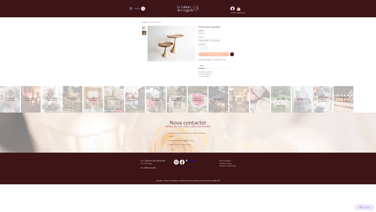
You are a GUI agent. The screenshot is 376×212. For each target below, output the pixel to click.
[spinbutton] (203, 48)
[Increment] (205, 48)
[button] (238, 8)
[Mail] (166, 140)
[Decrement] (200, 48)
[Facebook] (182, 162)
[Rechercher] (143, 9)
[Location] (166, 133)
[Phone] (166, 144)
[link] (202, 66)
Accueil (144, 22)
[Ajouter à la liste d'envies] (232, 54)
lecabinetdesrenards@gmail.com (181, 141)
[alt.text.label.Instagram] (176, 162)
